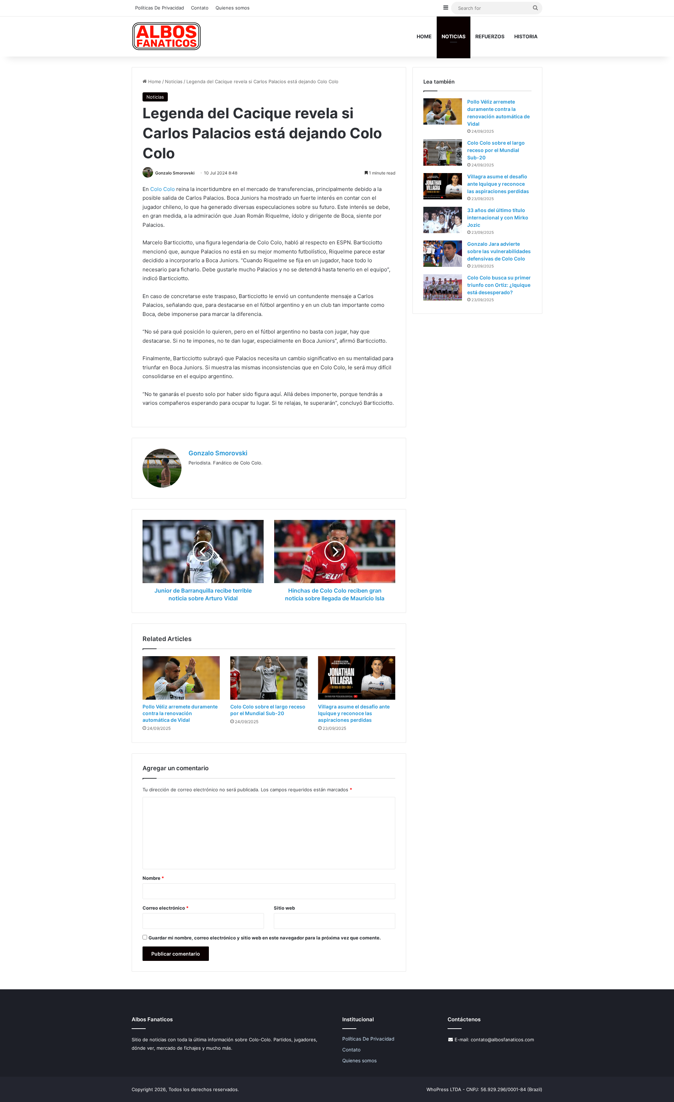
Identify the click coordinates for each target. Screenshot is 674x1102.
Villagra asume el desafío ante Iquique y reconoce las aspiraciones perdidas (354, 713)
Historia (525, 36)
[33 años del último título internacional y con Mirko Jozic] (442, 220)
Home (424, 36)
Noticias (453, 36)
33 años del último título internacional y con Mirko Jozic (497, 217)
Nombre (153, 878)
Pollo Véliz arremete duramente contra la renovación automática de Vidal (180, 713)
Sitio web (284, 908)
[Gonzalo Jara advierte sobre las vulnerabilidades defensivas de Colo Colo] (442, 253)
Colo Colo (162, 189)
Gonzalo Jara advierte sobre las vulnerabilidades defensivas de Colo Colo (499, 251)
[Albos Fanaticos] (167, 36)
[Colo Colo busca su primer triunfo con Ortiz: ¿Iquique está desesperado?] (442, 287)
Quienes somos (233, 8)
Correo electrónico (166, 908)
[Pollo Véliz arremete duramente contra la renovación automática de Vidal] (181, 678)
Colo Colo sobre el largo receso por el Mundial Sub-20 (496, 150)
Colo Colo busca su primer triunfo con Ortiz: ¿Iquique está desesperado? (499, 285)
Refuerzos (489, 36)
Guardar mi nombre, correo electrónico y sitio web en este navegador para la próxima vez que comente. (264, 938)
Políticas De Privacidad (159, 8)
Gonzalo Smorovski (174, 173)
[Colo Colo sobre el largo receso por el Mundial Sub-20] (269, 678)
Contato (200, 8)
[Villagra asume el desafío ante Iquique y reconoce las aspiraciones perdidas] (356, 678)
